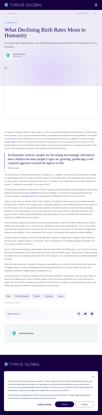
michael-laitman (19, 54)
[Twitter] (85, 314)
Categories (10, 13)
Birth (8, 296)
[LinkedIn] (92, 314)
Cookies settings (44, 404)
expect (31, 196)
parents (60, 296)
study (13, 142)
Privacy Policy (63, 390)
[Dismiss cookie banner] (93, 376)
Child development (22, 296)
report (15, 178)
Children (37, 296)
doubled (33, 193)
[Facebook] (79, 314)
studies (77, 238)
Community (11, 23)
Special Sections (80, 13)
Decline (85, 404)
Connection (49, 296)
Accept (64, 404)
